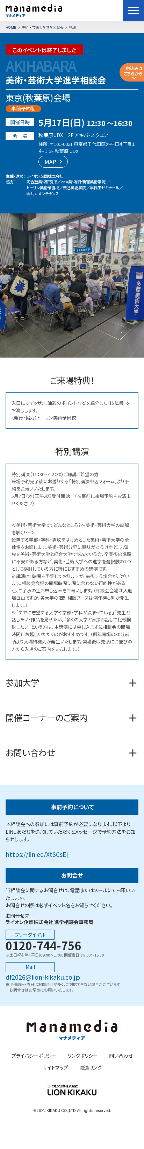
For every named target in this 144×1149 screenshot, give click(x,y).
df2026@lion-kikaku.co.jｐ (43, 976)
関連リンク (90, 1068)
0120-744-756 (43, 945)
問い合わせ (121, 1056)
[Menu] (133, 10)
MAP (50, 161)
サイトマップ (55, 1068)
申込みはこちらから (133, 70)
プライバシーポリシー (34, 1056)
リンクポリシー (82, 1056)
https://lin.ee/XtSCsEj (37, 854)
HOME (11, 27)
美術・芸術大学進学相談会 (43, 27)
